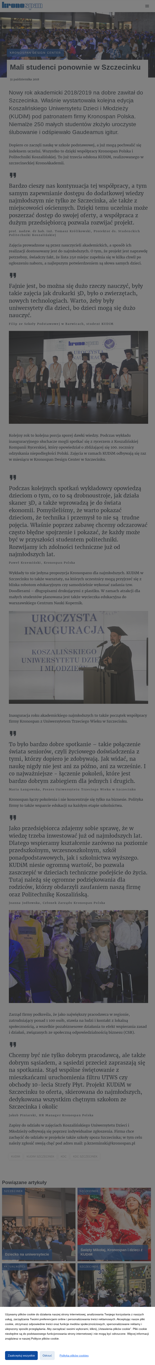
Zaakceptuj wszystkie (21, 1355)
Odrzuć (47, 1355)
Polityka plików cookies (74, 1355)
